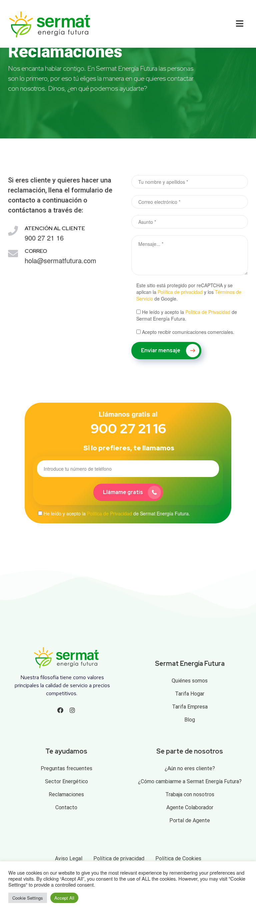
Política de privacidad (180, 292)
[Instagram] (72, 710)
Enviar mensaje (161, 350)
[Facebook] (60, 710)
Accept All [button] (64, 898)
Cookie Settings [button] (27, 898)
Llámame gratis (123, 492)
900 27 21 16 (128, 428)
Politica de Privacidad (207, 312)
